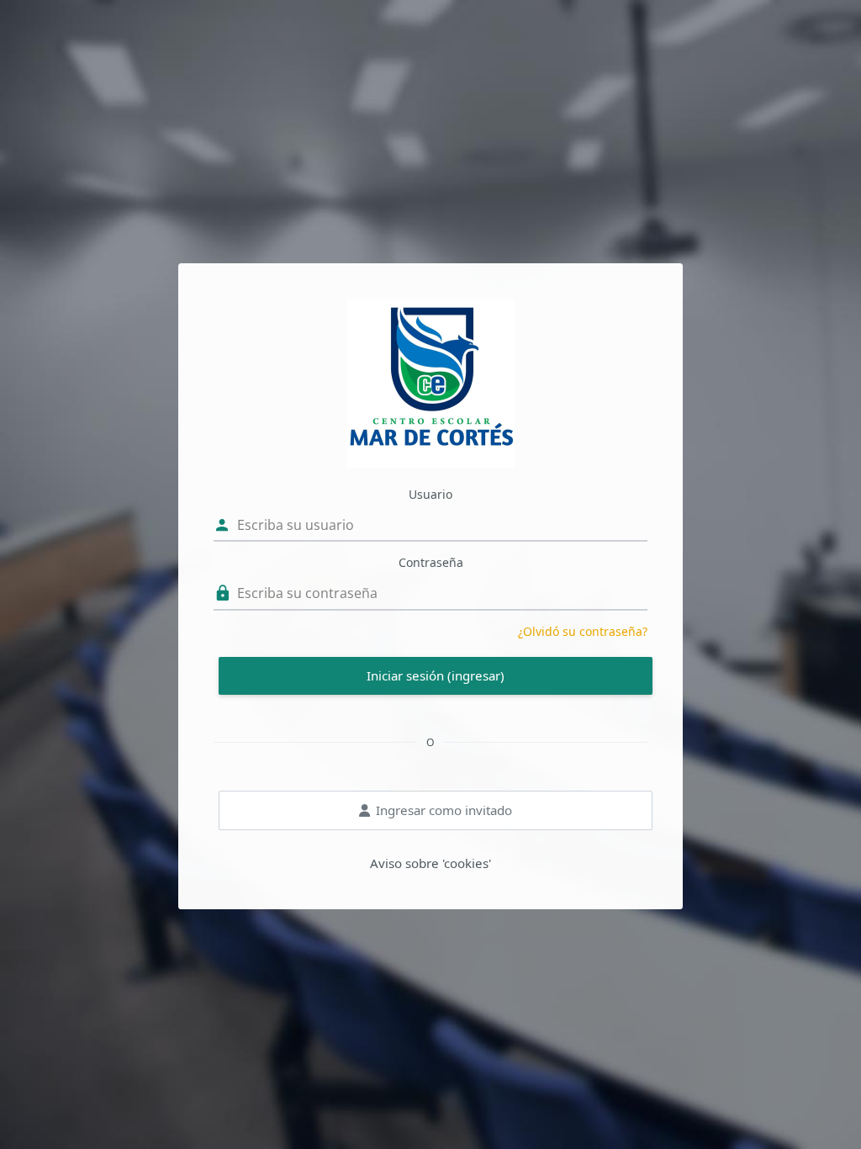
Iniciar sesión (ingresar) (435, 675)
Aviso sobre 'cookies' (430, 863)
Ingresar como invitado (444, 810)
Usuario (430, 494)
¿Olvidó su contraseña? (582, 631)
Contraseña (431, 562)
